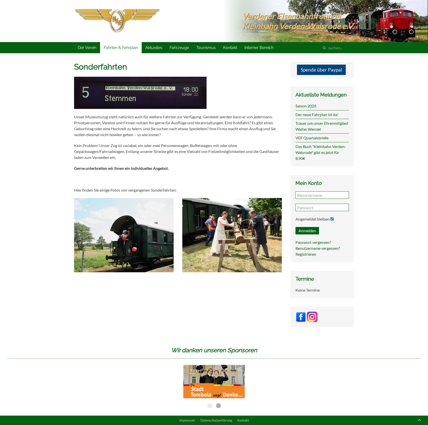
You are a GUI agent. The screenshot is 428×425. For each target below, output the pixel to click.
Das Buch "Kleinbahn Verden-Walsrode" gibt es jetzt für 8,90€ (320, 152)
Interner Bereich (258, 47)
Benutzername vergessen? (317, 248)
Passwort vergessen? (313, 242)
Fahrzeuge (179, 47)
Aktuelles (153, 47)
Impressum (187, 420)
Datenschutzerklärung (216, 420)
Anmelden (307, 230)
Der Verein (87, 47)
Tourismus (206, 47)
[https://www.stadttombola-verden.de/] (214, 381)
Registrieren (305, 254)
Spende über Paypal (321, 70)
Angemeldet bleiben (312, 219)
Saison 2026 (305, 105)
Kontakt (230, 47)
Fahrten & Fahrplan (121, 47)
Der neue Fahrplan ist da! (316, 114)
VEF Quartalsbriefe (311, 137)
